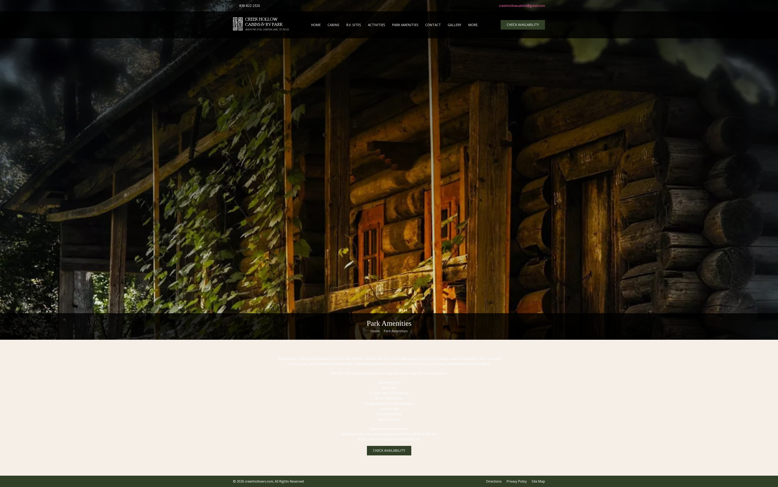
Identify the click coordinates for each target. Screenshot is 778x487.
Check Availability (523, 24)
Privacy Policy (517, 481)
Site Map (538, 481)
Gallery (454, 25)
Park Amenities (405, 25)
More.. (473, 25)
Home (316, 25)
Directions (494, 481)
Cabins (333, 25)
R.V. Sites (353, 25)
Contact (433, 25)
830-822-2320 (249, 5)
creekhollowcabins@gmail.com (521, 5)
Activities (376, 25)
